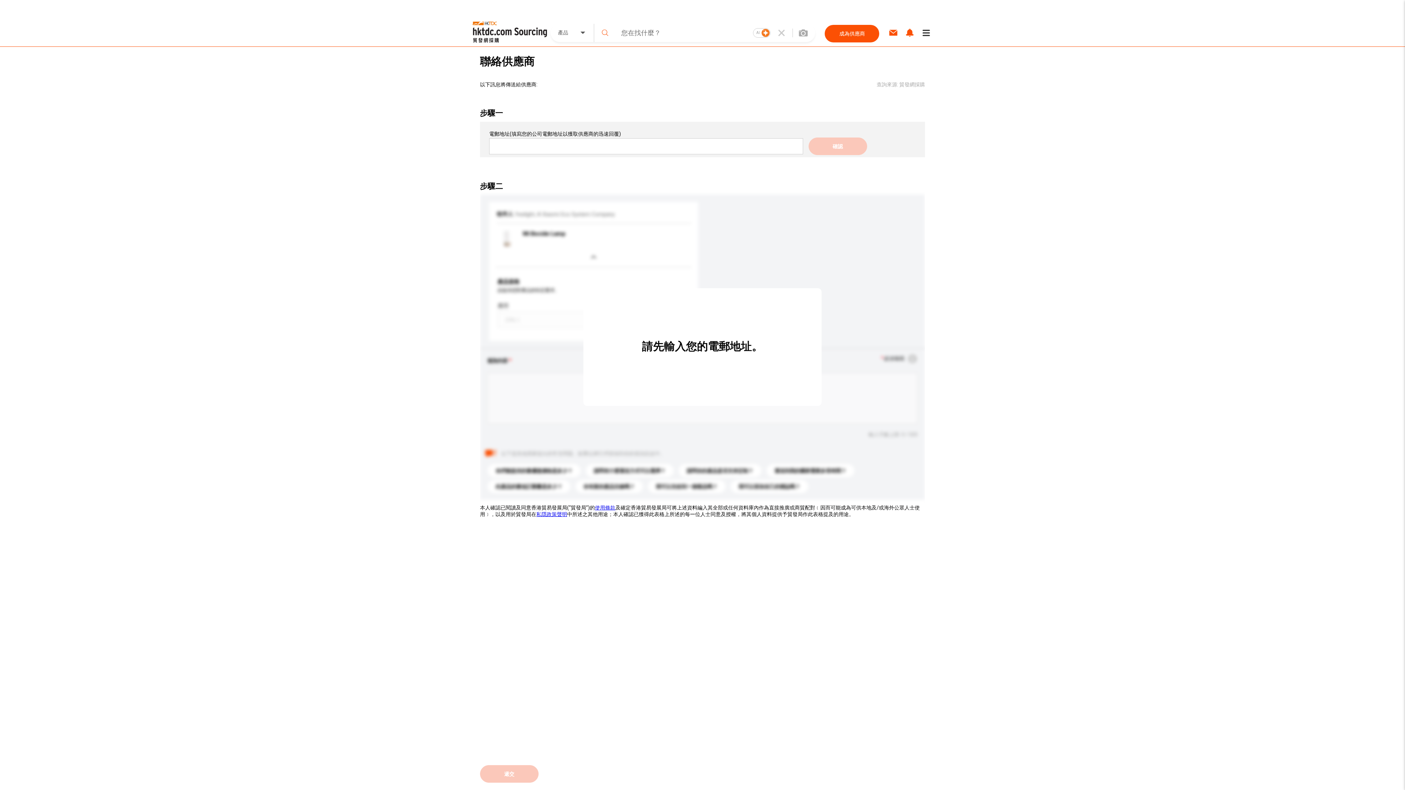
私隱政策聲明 (551, 514)
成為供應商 (852, 34)
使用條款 (605, 508)
